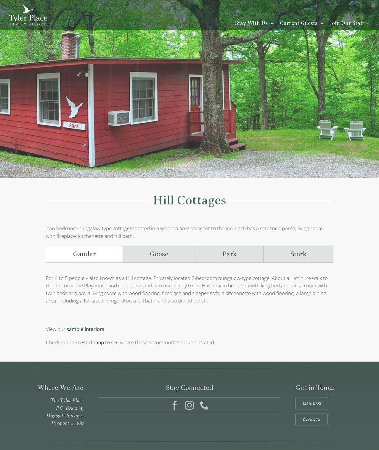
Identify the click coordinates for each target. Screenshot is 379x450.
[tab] (84, 254)
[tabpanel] (189, 292)
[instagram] (189, 405)
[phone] (204, 405)
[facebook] (174, 405)
